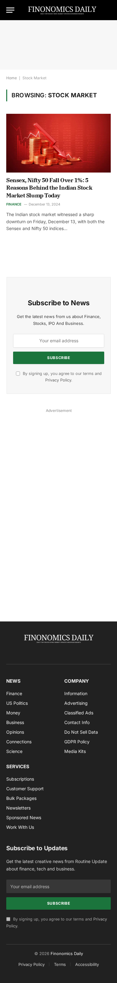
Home (11, 78)
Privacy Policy (58, 380)
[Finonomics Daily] (62, 10)
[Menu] (10, 10)
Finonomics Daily (67, 953)
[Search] (108, 10)
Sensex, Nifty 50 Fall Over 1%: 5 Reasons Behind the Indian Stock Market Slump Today (49, 188)
